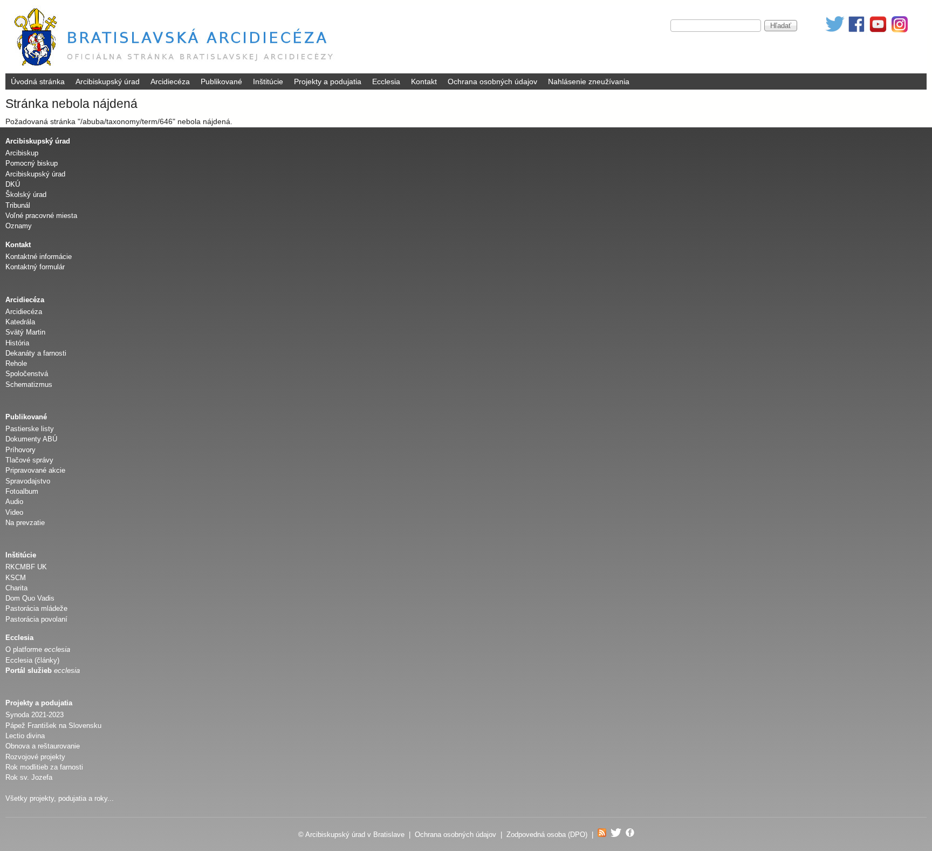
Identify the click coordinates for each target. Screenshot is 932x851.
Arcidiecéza (170, 81)
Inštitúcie (268, 81)
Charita (16, 588)
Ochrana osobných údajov (492, 81)
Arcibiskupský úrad (108, 81)
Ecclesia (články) (32, 660)
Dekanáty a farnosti (35, 353)
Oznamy (18, 226)
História (17, 343)
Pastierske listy (29, 429)
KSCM (15, 578)
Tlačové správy (29, 460)
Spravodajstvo (27, 481)
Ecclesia (386, 81)
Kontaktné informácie (38, 257)
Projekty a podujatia (327, 81)
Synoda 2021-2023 (34, 715)
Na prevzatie (25, 523)
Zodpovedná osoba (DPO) (546, 834)
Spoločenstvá (26, 374)
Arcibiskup (21, 153)
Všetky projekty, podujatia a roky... (59, 798)
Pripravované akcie (35, 470)
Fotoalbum (21, 491)
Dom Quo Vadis (29, 598)
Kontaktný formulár (35, 267)
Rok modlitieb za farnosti (44, 767)
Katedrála (20, 322)
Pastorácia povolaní (36, 619)
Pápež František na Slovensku (53, 725)
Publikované (221, 81)
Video (14, 512)
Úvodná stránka (38, 81)
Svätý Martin (25, 332)
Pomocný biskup (31, 163)
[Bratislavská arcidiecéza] (176, 67)
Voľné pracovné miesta (41, 216)
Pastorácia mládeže (36, 608)
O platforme (37, 649)
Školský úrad (25, 194)
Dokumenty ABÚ (31, 439)
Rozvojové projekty (35, 757)
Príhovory (20, 450)
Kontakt (424, 81)
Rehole (16, 363)
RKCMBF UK (26, 567)
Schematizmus (28, 384)
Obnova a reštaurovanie (42, 746)
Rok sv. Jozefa (28, 777)
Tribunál (17, 205)
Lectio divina (25, 736)
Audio (14, 502)
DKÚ (12, 184)
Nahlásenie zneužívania (588, 81)
